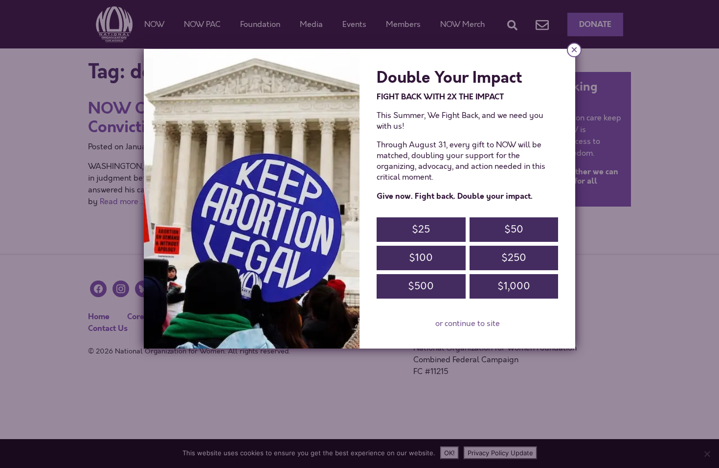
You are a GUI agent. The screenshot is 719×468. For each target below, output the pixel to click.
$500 (421, 286)
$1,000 (513, 286)
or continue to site (467, 323)
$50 (513, 229)
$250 (513, 257)
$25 (421, 229)
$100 (421, 257)
